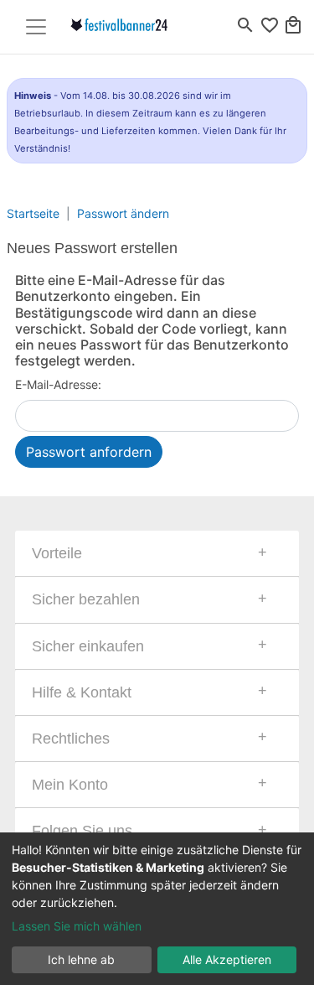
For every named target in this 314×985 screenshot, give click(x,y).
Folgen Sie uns (82, 830)
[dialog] (157, 908)
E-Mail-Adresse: (58, 384)
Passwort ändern (123, 213)
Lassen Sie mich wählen (77, 926)
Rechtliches (71, 738)
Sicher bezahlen (86, 599)
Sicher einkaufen (88, 646)
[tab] (157, 553)
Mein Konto (70, 784)
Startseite (33, 213)
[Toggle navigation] (36, 27)
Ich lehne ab (81, 959)
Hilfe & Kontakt (81, 692)
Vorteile (57, 553)
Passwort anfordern (89, 451)
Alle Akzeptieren (227, 959)
